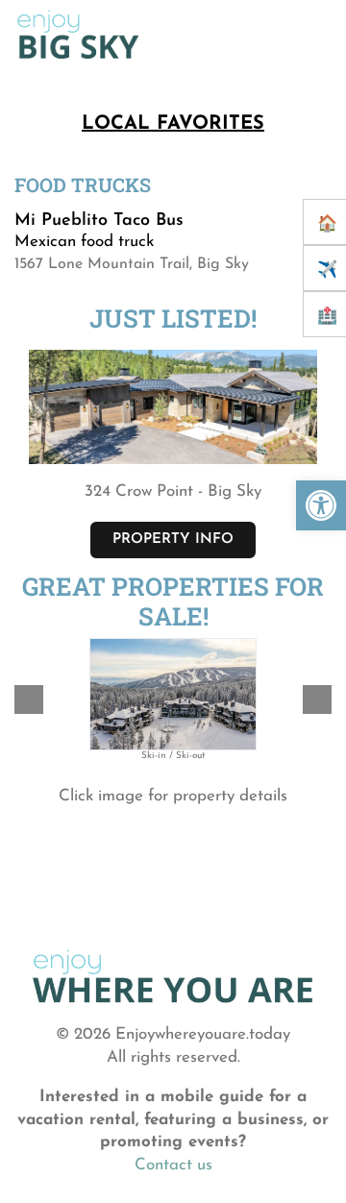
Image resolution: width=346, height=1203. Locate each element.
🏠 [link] (327, 224)
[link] (321, 505)
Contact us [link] (173, 1165)
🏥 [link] (327, 316)
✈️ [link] (327, 270)
